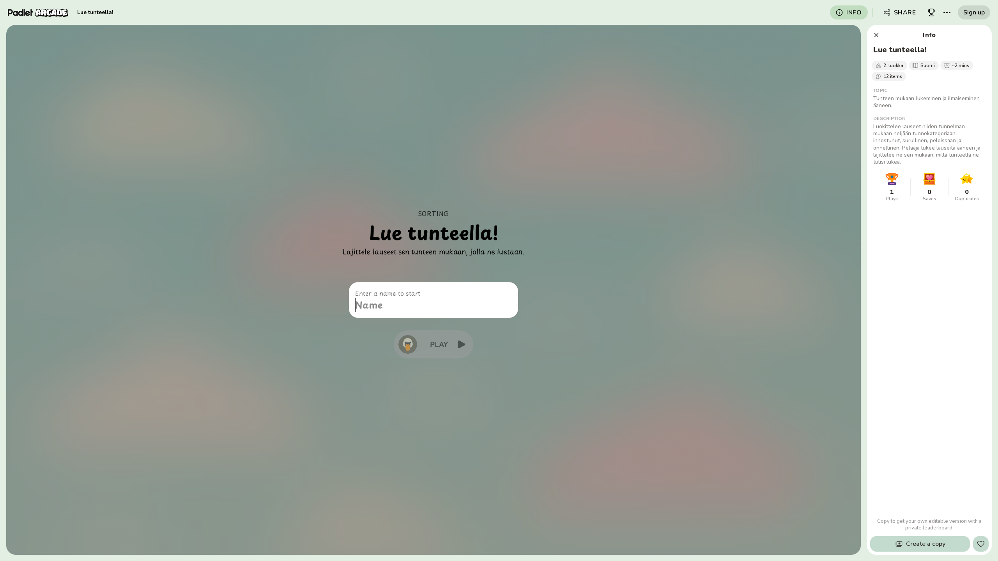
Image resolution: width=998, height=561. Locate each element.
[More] (947, 12)
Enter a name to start (387, 293)
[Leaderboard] (931, 12)
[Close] (876, 35)
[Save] (981, 544)
